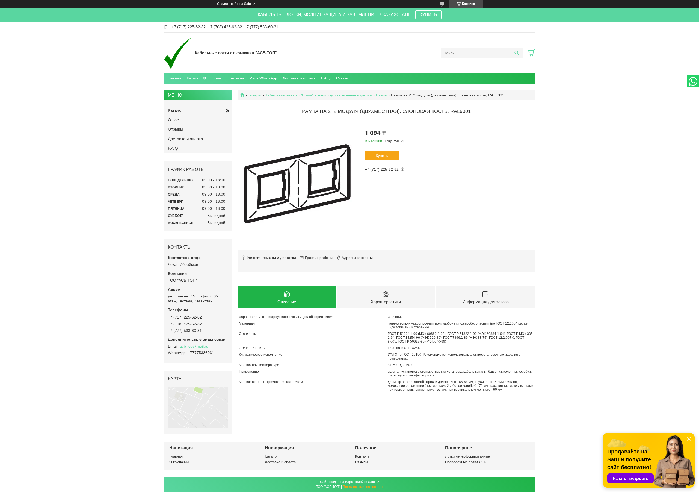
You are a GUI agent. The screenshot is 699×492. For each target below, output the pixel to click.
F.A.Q (326, 78)
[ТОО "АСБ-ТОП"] (178, 53)
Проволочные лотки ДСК (465, 462)
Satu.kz (373, 482)
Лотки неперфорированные (467, 456)
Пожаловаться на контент (363, 487)
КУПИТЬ (428, 14)
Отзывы (175, 129)
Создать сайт (227, 4)
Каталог (194, 78)
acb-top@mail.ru (194, 346)
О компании (179, 462)
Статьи (342, 78)
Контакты (235, 78)
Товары (254, 95)
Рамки (381, 95)
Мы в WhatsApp (263, 78)
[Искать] (516, 53)
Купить (382, 155)
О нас (217, 78)
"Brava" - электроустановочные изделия (336, 95)
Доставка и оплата (299, 78)
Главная (174, 78)
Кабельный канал (281, 95)
